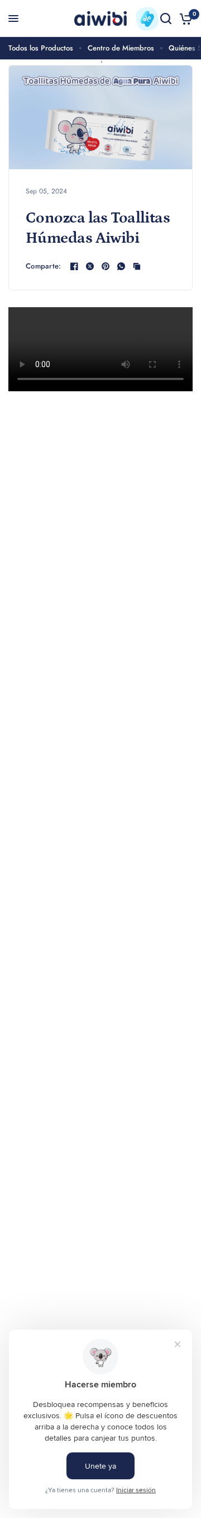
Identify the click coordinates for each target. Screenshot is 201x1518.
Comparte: (43, 266)
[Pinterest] (105, 266)
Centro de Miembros (121, 48)
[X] (90, 266)
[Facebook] (74, 266)
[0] (184, 18)
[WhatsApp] (121, 266)
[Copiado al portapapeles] (136, 266)
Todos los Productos (40, 48)
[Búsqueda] (165, 18)
